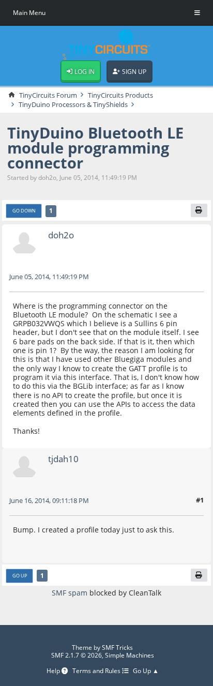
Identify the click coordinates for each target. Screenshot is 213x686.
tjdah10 (63, 459)
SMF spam (69, 593)
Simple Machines (129, 655)
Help (54, 671)
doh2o (61, 235)
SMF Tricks (117, 647)
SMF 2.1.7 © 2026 (76, 655)
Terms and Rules (97, 671)
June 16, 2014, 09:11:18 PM (49, 500)
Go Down (24, 210)
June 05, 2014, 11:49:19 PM (49, 276)
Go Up (19, 575)
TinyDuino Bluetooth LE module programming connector (95, 148)
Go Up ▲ (146, 671)
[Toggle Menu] (197, 13)
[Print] (199, 210)
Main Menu (29, 12)
